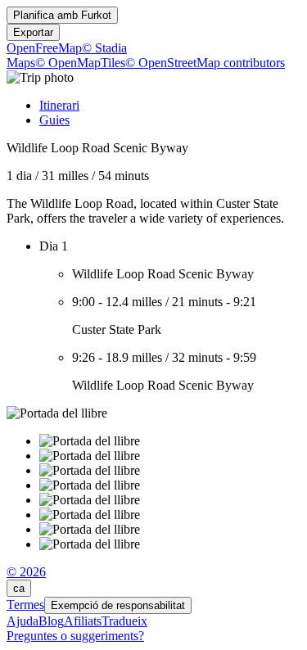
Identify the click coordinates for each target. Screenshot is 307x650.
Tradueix (124, 621)
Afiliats (83, 621)
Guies (54, 120)
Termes (25, 605)
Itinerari (59, 105)
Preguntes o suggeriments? (75, 636)
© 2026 (26, 572)
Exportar (33, 32)
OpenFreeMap (44, 48)
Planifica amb (62, 15)
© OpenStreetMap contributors (205, 63)
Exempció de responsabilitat (118, 605)
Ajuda (22, 621)
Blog (51, 621)
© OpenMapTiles (80, 63)
